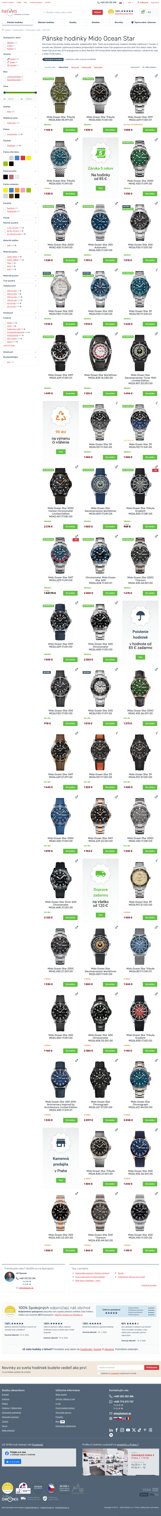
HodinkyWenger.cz (32, 1508)
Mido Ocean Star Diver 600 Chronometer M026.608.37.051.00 (60, 904)
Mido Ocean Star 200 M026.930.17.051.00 (61, 712)
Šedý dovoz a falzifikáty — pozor (87, 1281)
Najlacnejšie (86, 67)
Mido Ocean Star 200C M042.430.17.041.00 (61, 839)
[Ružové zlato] (11, 177)
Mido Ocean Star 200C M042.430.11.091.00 (140, 182)
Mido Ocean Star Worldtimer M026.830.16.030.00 (100, 376)
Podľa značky (30, 30)
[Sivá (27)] (5, 196)
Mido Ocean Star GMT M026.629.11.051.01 (140, 118)
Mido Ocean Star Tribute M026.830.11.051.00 (101, 118)
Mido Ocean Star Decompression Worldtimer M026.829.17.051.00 (100, 971)
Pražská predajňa (36, 2)
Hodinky (8, 30)
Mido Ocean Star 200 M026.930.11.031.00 (61, 312)
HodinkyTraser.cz (47, 1508)
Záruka (5, 1421)
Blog (25, 2)
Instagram (122, 1429)
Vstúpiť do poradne (148, 1285)
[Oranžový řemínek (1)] (17, 190)
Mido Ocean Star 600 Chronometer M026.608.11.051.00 (100, 646)
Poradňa (59, 1417)
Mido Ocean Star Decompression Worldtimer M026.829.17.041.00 (100, 511)
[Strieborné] (17, 177)
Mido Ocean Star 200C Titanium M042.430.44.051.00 (140, 580)
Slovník (120, 1273)
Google (97, 1349)
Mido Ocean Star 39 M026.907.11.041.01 (140, 312)
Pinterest (145, 1429)
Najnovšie (75, 67)
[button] (122, 2)
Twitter (134, 1429)
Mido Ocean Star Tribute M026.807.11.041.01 (140, 970)
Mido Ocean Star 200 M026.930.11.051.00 (140, 246)
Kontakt (48, 2)
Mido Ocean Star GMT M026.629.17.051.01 (60, 376)
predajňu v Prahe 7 (127, 1444)
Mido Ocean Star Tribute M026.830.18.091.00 (61, 118)
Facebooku (86, 1349)
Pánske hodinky (18, 30)
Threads (151, 1429)
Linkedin (111, 1429)
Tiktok (140, 1429)
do (22, 99)
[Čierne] (5, 177)
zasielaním (115, 1373)
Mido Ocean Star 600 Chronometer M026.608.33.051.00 (100, 1038)
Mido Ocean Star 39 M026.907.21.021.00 (140, 903)
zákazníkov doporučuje (124, 14)
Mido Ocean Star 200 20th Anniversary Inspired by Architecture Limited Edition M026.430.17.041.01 (60, 1106)
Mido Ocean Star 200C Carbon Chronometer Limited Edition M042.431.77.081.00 (61, 512)
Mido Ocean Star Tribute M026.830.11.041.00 (61, 182)
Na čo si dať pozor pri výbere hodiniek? (90, 1277)
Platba (5, 1404)
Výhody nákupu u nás (65, 1399)
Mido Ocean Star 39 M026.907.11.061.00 (100, 446)
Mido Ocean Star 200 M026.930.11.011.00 (100, 712)
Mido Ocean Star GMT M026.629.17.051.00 (60, 645)
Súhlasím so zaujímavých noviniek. (119, 1373)
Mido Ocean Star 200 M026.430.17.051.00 (61, 1036)
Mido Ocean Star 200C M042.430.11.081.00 (140, 839)
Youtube (129, 1429)
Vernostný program (10, 1417)
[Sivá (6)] (11, 158)
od (4, 99)
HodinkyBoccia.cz (62, 1508)
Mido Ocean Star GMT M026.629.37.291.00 (60, 776)
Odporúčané (63, 67)
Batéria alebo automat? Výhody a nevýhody (92, 1273)
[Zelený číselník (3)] (5, 163)
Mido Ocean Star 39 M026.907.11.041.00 (140, 446)
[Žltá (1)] (28, 158)
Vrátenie (5, 1408)
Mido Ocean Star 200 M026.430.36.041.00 (140, 1172)
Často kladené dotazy (65, 1408)
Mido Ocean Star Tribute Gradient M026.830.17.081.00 (140, 511)
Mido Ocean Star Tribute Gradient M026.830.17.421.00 (140, 1038)
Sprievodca (145, 22)
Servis (4, 1426)
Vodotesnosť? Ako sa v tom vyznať (131, 1277)
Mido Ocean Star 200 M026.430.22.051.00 (61, 1236)
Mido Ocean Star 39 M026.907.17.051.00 (100, 776)
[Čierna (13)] (17, 196)
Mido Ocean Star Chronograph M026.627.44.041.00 (140, 1104)
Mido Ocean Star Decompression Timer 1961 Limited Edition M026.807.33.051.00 (140, 379)
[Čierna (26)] (11, 163)
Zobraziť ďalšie (9, 346)
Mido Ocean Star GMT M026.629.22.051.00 (100, 839)
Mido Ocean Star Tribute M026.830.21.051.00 (101, 1172)
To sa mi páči (14, 1462)
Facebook (117, 1429)
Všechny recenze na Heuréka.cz (69, 1315)
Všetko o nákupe (8, 2)
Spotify (111, 1435)
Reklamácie (16, 1408)
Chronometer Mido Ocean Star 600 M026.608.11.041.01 (100, 580)
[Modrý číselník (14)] (17, 158)
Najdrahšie (98, 67)
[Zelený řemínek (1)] (28, 190)
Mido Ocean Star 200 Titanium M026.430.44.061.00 (100, 1237)
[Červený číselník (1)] (23, 158)
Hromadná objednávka (66, 1426)
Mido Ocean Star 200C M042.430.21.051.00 (61, 970)
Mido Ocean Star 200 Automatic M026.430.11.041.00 (100, 247)
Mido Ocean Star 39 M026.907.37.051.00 (140, 776)
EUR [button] (129, 3)
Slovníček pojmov (63, 1412)
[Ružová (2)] (23, 190)
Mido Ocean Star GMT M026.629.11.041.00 (60, 579)
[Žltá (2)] (5, 190)
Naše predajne (8, 1430)
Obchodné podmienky (11, 1412)
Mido (39, 30)
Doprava (5, 1399)
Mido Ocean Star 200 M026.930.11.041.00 (100, 312)
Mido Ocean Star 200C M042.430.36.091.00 (140, 712)
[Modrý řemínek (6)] (11, 190)
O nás (58, 1404)
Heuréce (109, 1349)
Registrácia (155, 3)
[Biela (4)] (5, 158)
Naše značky (61, 1394)
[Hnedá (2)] (11, 196)
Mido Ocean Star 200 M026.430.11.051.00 (140, 1236)
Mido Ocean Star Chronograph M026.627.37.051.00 (100, 1104)
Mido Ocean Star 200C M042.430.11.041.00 (61, 246)
